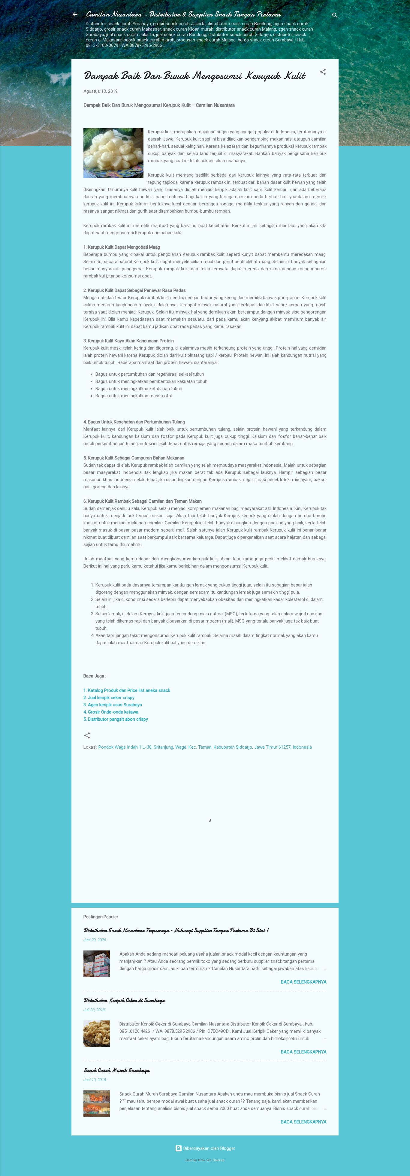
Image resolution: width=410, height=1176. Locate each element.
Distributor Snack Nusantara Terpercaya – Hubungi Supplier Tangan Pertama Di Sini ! (175, 930)
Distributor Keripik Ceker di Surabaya (124, 1000)
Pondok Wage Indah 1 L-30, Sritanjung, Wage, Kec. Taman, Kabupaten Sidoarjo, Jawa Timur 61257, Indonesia (205, 747)
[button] (323, 72)
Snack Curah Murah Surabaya (116, 1070)
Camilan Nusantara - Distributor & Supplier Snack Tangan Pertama (183, 14)
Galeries (219, 1160)
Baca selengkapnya (304, 982)
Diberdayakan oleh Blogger (208, 1148)
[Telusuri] (335, 16)
